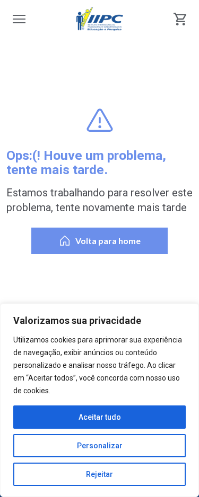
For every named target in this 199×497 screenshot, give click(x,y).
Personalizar (100, 445)
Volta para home (108, 241)
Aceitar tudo (100, 417)
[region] (99, 400)
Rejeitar (99, 474)
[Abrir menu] (19, 19)
